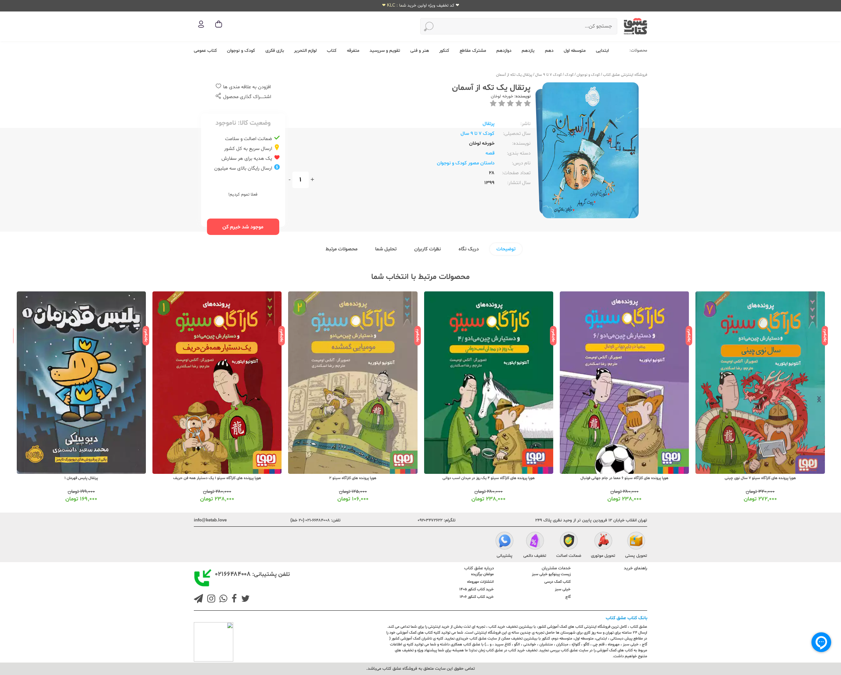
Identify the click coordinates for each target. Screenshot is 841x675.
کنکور (444, 51)
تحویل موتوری (603, 556)
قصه (490, 153)
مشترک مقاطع (473, 51)
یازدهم (528, 51)
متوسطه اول (575, 51)
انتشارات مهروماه (480, 581)
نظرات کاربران (427, 249)
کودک (569, 74)
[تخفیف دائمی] (535, 541)
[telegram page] (198, 599)
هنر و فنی (419, 51)
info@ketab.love (210, 520)
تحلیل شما (386, 249)
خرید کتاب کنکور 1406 (477, 597)
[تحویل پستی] (636, 541)
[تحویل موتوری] (603, 541)
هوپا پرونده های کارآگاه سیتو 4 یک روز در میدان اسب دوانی (624, 478)
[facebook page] (233, 599)
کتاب (331, 51)
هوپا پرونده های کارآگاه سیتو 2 (488, 478)
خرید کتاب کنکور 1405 (476, 589)
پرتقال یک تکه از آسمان (514, 74)
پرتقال (488, 123)
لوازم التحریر (305, 51)
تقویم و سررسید (385, 51)
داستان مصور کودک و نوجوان (465, 163)
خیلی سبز (563, 589)
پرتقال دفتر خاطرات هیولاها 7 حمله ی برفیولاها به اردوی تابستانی (81, 478)
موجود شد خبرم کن (242, 227)
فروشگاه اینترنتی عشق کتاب (625, 74)
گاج (568, 597)
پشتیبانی (504, 556)
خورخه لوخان (502, 96)
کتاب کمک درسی (557, 581)
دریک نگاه (469, 249)
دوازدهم (503, 51)
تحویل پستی (636, 556)
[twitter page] (244, 599)
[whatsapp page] (222, 599)
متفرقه (353, 51)
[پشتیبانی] (504, 541)
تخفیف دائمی (534, 556)
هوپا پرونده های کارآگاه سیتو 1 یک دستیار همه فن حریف (353, 478)
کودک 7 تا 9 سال (548, 74)
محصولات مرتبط (341, 249)
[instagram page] (210, 599)
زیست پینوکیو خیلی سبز (551, 574)
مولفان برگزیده (482, 574)
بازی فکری (274, 51)
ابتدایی (602, 51)
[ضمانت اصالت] (569, 541)
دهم (549, 51)
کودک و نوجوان (241, 51)
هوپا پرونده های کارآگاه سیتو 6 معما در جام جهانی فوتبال (760, 478)
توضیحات (505, 249)
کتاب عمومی (205, 51)
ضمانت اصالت (568, 556)
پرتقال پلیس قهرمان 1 (217, 478)
